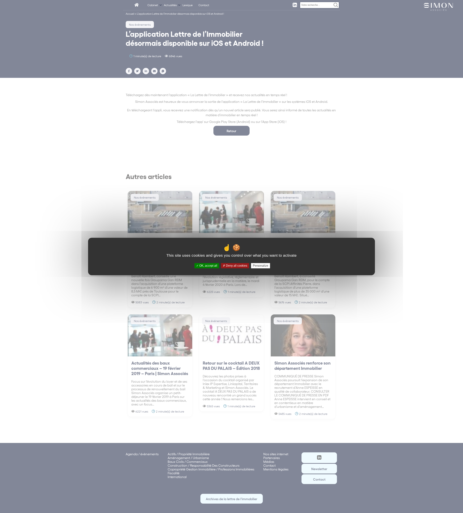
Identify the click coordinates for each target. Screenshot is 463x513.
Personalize (260, 265)
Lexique (187, 5)
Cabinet (152, 5)
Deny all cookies (236, 265)
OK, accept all (208, 265)
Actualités (170, 5)
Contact (203, 5)
